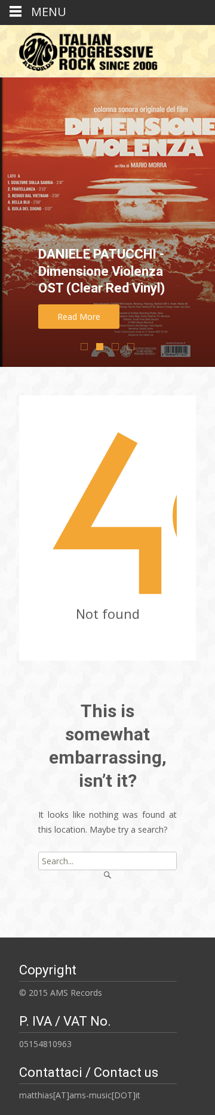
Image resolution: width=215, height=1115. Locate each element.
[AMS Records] (84, 49)
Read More (78, 316)
